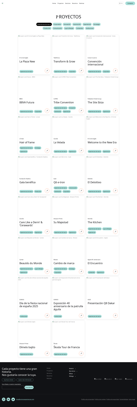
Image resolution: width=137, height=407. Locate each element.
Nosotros (75, 3)
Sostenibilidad (124, 399)
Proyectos (61, 3)
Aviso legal (132, 399)
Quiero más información (24, 380)
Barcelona (72, 371)
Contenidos (79, 28)
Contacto (130, 3)
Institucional (89, 28)
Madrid (71, 368)
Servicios (67, 3)
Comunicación (57, 28)
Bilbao (71, 373)
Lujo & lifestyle (69, 28)
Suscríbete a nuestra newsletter (11, 384)
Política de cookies (100, 399)
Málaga (71, 376)
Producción (47, 28)
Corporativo (57, 24)
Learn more (34, 36)
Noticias (81, 3)
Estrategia (97, 24)
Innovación (67, 24)
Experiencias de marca (44, 24)
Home (54, 3)
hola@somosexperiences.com (25, 399)
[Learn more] (47, 71)
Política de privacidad (87, 399)
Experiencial (87, 24)
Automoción (77, 24)
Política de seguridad (112, 399)
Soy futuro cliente (8, 380)
